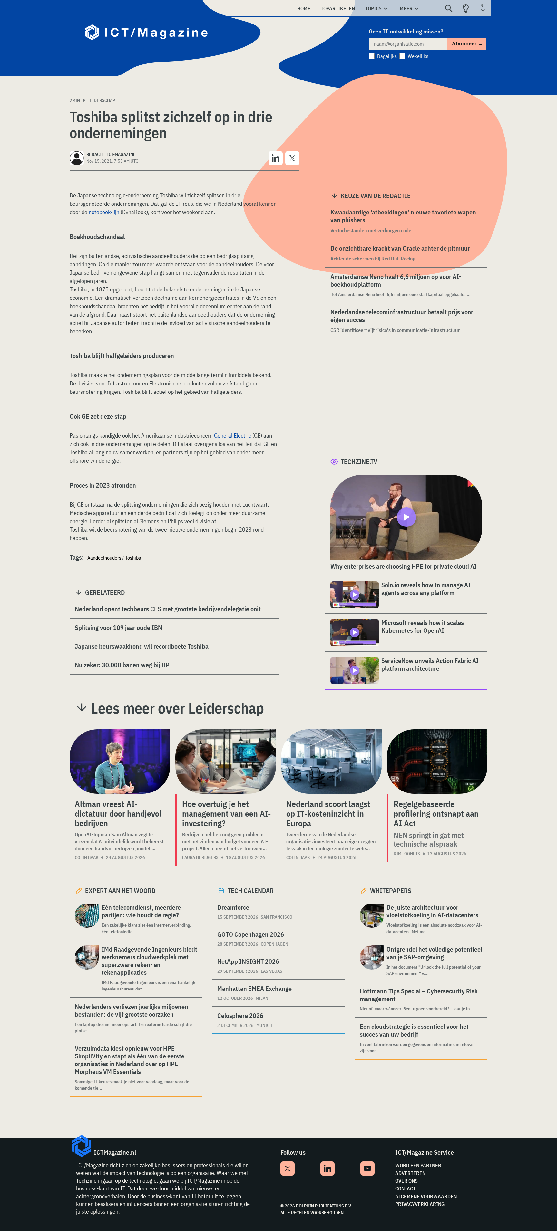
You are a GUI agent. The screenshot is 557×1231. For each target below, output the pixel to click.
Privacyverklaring (420, 1204)
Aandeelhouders (104, 557)
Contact (405, 1188)
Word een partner (418, 1165)
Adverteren (410, 1173)
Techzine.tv (359, 461)
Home (303, 8)
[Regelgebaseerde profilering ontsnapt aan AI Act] (437, 761)
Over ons (406, 1181)
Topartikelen (338, 8)
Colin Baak (87, 857)
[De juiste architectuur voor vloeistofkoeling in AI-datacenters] (372, 919)
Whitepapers (390, 890)
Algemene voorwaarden (426, 1196)
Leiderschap (101, 100)
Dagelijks (387, 56)
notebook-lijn (104, 212)
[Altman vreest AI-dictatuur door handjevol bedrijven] (120, 761)
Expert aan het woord (120, 890)
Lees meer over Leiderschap (177, 708)
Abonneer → (467, 43)
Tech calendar (251, 890)
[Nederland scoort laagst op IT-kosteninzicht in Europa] (331, 761)
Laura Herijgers (200, 857)
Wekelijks (418, 56)
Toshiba (133, 557)
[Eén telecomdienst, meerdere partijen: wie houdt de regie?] (87, 919)
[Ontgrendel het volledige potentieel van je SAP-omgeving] (372, 961)
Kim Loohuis (407, 854)
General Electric (232, 435)
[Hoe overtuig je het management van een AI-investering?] (225, 761)
